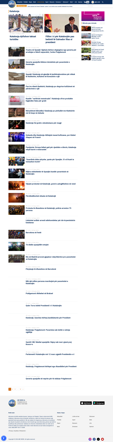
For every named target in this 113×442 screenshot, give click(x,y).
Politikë (26, 2)
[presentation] (101, 23)
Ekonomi (52, 2)
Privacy (11, 431)
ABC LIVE (97, 2)
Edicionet (65, 2)
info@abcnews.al (22, 402)
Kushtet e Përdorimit (19, 431)
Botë (34, 2)
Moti (71, 2)
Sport (46, 2)
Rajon (30, 2)
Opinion (80, 2)
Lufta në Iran (40, 2)
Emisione (58, 2)
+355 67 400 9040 (22, 404)
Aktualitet (19, 2)
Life (76, 2)
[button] (4, 438)
